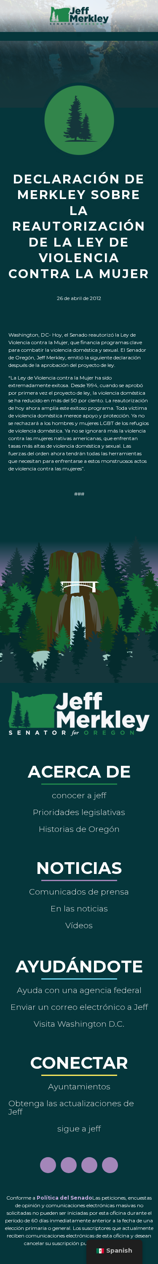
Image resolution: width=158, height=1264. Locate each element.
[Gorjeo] (110, 1165)
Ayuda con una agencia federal (79, 990)
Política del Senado (64, 1198)
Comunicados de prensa (79, 891)
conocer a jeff (79, 795)
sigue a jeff (79, 1128)
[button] (79, 34)
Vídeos (79, 925)
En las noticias (79, 908)
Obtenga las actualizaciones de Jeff (71, 1107)
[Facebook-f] (48, 1165)
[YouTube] (89, 1165)
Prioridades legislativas (79, 812)
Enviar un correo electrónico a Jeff (79, 1007)
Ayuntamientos (79, 1086)
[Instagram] (69, 1165)
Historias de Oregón (79, 829)
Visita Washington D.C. (79, 1024)
